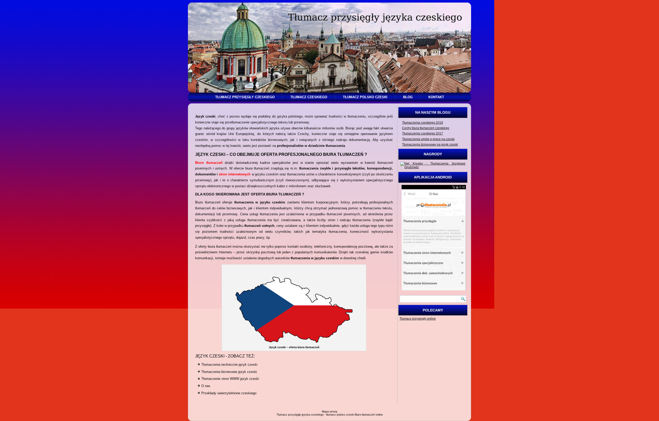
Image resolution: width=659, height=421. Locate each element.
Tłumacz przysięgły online (418, 318)
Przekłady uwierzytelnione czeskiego (228, 393)
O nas (205, 386)
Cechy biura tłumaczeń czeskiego (425, 128)
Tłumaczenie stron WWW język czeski (230, 379)
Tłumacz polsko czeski (365, 97)
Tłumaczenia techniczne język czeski (229, 364)
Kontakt (436, 97)
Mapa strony (329, 411)
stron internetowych (234, 174)
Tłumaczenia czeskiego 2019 (422, 122)
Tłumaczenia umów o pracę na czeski (428, 139)
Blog (408, 97)
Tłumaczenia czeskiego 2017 (422, 133)
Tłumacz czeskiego (308, 97)
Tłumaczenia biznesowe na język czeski (430, 144)
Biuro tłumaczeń (209, 163)
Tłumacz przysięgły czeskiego (245, 97)
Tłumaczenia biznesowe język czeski (229, 372)
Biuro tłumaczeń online (369, 414)
